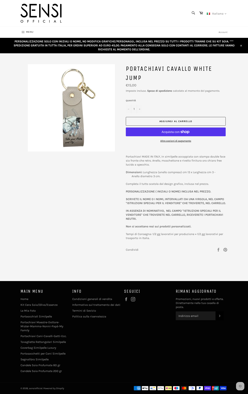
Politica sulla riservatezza (89, 316)
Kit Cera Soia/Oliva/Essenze (39, 305)
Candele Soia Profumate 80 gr (40, 365)
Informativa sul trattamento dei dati (96, 305)
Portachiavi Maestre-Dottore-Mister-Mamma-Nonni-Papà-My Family (42, 326)
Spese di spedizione (159, 90)
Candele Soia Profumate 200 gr (41, 371)
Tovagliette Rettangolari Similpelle (43, 342)
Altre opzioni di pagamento (175, 140)
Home (24, 299)
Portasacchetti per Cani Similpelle (43, 353)
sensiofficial (35, 388)
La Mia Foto (28, 310)
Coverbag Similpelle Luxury (38, 347)
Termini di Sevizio (84, 310)
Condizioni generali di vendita (92, 299)
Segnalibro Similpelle (35, 359)
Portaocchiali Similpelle (36, 316)
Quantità (131, 100)
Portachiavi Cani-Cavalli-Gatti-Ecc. (43, 336)
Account (223, 32)
